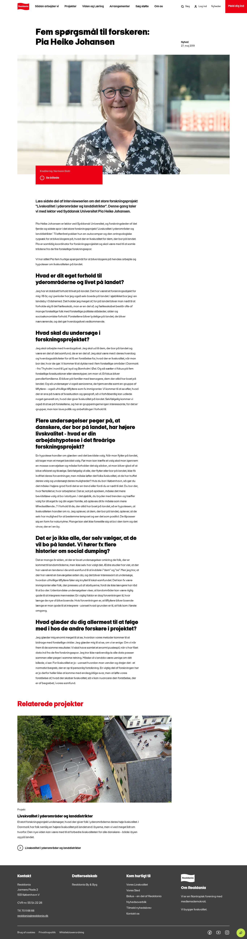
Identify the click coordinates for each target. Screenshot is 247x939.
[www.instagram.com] (227, 932)
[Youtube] (218, 932)
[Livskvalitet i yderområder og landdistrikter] (94, 759)
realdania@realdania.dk (32, 916)
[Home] (23, 6)
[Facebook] (209, 932)
